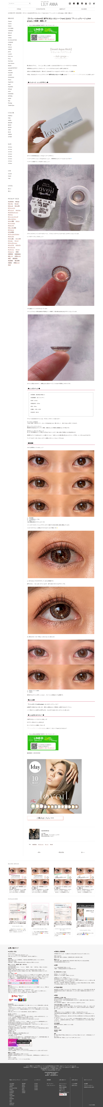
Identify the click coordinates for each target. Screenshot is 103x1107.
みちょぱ (11, 205)
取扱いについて (62, 1085)
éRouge (10, 89)
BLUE (9, 132)
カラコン (11, 214)
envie (9, 91)
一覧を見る (61, 852)
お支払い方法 (62, 1088)
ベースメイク (12, 247)
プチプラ (18, 245)
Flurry (9, 58)
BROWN (10, 122)
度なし (9, 191)
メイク (18, 249)
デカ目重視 (11, 232)
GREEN (10, 134)
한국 (10, 264)
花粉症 (10, 262)
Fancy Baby (12, 1095)
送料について (62, 1090)
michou (10, 23)
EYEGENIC (10, 93)
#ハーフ (46, 844)
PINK (9, 118)
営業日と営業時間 (62, 1087)
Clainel (9, 26)
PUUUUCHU (11, 77)
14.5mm (10, 161)
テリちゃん (11, 230)
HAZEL (9, 120)
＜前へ (39, 852)
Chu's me (10, 56)
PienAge (10, 103)
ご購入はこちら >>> (45, 818)
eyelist (9, 98)
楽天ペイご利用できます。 (64, 1092)
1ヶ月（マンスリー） (51, 1085)
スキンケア (11, 225)
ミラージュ (11, 249)
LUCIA (11, 1097)
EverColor (10, 61)
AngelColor (10, 82)
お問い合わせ (74, 1085)
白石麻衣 (11, 260)
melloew (10, 70)
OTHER (10, 136)
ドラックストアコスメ (14, 234)
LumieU (10, 54)
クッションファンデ (13, 216)
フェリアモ (11, 245)
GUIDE (84, 9)
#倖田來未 (34, 844)
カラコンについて (62, 1083)
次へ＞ (83, 852)
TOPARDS (10, 30)
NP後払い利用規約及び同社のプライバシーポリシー (26, 976)
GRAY (9, 129)
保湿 (17, 251)
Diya (9, 100)
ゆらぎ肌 (17, 205)
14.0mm (10, 154)
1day (9, 178)
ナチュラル (11, 236)
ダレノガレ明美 (12, 227)
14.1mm (10, 149)
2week (9, 176)
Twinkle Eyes (11, 105)
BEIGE (9, 125)
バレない (11, 240)
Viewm (9, 79)
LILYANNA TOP (11, 13)
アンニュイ (11, 210)
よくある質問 (74, 1083)
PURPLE (10, 115)
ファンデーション (13, 243)
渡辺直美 (15, 258)
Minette (11, 1089)
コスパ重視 (11, 221)
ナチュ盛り (11, 238)
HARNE (10, 49)
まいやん (11, 203)
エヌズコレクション (13, 212)
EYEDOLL (12, 1092)
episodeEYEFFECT (12, 68)
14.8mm (10, 163)
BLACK (9, 127)
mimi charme (11, 63)
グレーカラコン (12, 219)
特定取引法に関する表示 (89, 1087)
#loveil (51, 844)
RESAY (9, 65)
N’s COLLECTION (13, 1088)
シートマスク (12, 223)
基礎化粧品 (18, 254)
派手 (10, 258)
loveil (9, 84)
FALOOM (10, 72)
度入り (9, 188)
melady (10, 37)
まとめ (16, 203)
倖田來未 (11, 254)
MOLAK (10, 33)
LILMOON (10, 42)
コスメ (18, 221)
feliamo (10, 35)
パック (16, 240)
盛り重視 (17, 260)
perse (9, 51)
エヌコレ (18, 210)
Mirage (9, 44)
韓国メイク (17, 262)
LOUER (10, 75)
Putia (11, 1101)
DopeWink (10, 86)
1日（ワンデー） (50, 1083)
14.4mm (10, 158)
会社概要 (86, 1083)
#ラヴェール (40, 844)
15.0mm (10, 147)
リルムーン (11, 251)
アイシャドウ (12, 208)
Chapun (10, 21)
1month (10, 173)
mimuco (10, 47)
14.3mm (10, 156)
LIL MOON (12, 1091)
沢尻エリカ (18, 256)
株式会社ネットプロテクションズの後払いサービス (27, 974)
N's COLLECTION (12, 40)
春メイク (11, 256)
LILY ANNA (10, 28)
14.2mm (10, 151)
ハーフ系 (18, 238)
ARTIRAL (10, 96)
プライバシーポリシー (88, 1085)
